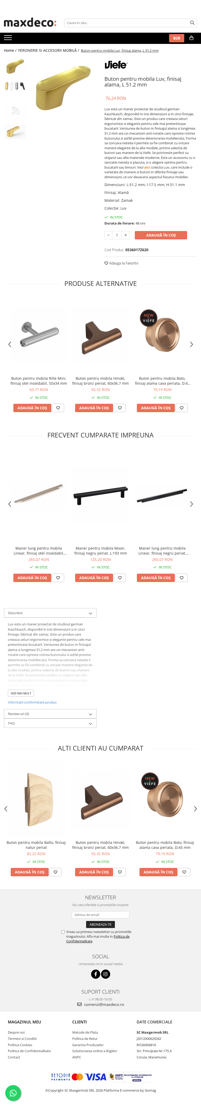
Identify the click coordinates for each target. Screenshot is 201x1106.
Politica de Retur (85, 1038)
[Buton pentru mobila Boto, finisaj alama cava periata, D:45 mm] (162, 335)
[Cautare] (192, 23)
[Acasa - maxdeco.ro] (30, 23)
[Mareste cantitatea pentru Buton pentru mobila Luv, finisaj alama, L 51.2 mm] (126, 235)
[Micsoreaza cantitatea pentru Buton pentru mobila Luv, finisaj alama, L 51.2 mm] (108, 235)
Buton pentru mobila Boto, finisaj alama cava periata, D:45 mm (162, 381)
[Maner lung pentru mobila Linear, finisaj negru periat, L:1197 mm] (162, 495)
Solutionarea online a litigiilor (94, 1051)
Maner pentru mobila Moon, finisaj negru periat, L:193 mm (100, 551)
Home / (11, 50)
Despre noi (16, 1032)
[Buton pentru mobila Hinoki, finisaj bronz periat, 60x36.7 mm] (100, 335)
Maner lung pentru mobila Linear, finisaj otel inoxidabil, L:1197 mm (39, 551)
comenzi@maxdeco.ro (103, 1004)
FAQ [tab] (11, 723)
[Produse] (8, 39)
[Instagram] (105, 974)
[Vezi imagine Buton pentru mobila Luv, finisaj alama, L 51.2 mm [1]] (15, 86)
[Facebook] (95, 974)
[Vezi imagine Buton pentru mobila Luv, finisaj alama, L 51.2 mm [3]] (15, 132)
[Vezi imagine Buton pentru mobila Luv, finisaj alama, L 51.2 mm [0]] (15, 66)
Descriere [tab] (15, 612)
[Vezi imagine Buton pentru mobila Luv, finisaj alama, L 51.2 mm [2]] (15, 111)
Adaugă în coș (161, 235)
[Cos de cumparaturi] (191, 38)
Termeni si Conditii (22, 1038)
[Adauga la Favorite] (58, 408)
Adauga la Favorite (123, 263)
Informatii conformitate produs (32, 702)
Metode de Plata (85, 1032)
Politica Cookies (20, 1044)
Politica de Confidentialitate (29, 1051)
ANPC (76, 1057)
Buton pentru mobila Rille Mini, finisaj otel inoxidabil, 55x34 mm (38, 381)
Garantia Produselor (88, 1044)
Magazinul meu (24, 1021)
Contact (14, 1057)
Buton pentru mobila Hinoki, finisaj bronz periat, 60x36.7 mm (100, 381)
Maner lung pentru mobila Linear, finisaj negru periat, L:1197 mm (162, 551)
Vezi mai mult (21, 693)
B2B (176, 38)
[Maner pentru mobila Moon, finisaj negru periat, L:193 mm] (100, 495)
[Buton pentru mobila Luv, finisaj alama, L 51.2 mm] (63, 87)
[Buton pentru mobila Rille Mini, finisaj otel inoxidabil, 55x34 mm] (38, 335)
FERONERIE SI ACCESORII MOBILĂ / (49, 50)
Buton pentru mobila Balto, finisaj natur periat (36, 845)
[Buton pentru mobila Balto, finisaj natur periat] (36, 799)
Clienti (79, 1021)
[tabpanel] (63, 87)
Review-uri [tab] (18, 713)
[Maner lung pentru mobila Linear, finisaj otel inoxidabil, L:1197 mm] (38, 495)
